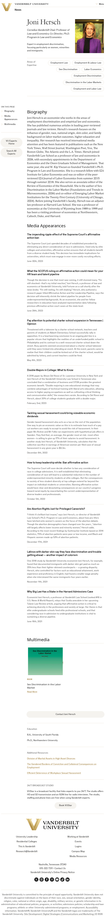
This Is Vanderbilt (26, 846)
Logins (78, 846)
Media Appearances (10, 118)
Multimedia (10, 124)
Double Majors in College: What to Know (50, 370)
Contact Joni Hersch (65, 714)
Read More (32, 692)
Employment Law (59, 63)
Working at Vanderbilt (78, 837)
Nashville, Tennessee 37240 (52, 865)
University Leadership (27, 837)
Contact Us (60, 868)
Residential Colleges (27, 842)
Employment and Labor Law (87, 89)
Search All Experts (11, 152)
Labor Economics (92, 69)
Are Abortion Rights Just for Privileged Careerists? (56, 509)
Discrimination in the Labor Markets (83, 82)
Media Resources (78, 856)
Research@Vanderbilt (26, 851)
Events (78, 842)
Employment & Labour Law (88, 63)
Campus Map (78, 851)
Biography (9, 111)
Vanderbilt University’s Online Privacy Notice (52, 872)
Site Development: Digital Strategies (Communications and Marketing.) (59, 914)
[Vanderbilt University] (52, 824)
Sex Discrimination (68, 69)
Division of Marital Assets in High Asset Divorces (51, 759)
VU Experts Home (11, 142)
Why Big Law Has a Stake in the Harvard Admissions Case (60, 592)
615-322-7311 (46, 868)
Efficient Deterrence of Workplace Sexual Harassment (54, 773)
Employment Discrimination (87, 76)
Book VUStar (65, 805)
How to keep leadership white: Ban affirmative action (57, 463)
